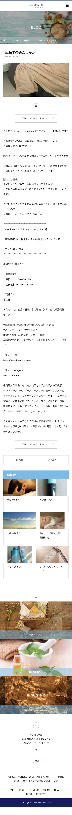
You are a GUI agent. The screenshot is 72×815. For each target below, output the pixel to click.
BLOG (29, 794)
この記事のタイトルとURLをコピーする (36, 118)
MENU (36, 790)
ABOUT (46, 790)
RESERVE (41, 794)
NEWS (19, 57)
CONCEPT (23, 790)
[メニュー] (67, 6)
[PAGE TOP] (36, 597)
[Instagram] (36, 750)
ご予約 (36, 761)
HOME (11, 790)
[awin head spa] (36, 724)
